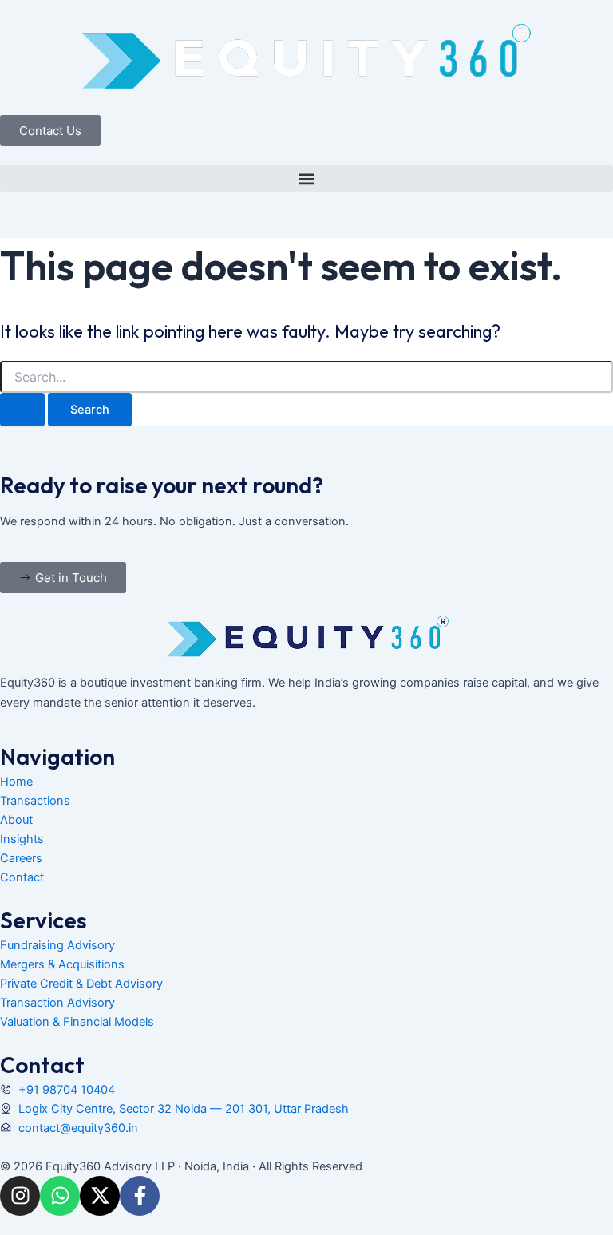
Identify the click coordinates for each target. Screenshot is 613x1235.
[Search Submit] (22, 410)
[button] (306, 178)
